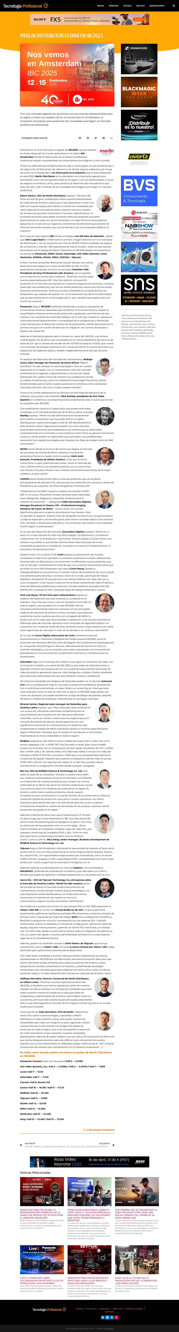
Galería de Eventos (156, 6)
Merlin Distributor (135, 330)
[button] (174, 6)
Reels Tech (140, 6)
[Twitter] (107, 1317)
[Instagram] (116, 1317)
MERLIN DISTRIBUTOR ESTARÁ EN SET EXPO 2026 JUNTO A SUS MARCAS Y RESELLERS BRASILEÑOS (88, 1280)
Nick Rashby (148, 330)
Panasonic (134, 333)
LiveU (135, 327)
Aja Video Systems (137, 315)
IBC (148, 321)
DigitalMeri (109, 1328)
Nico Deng (125, 333)
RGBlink (142, 333)
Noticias (100, 6)
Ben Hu (148, 315)
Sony (152, 336)
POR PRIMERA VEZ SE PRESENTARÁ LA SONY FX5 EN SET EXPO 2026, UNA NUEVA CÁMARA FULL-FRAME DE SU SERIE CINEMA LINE (136, 1214)
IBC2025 (124, 324)
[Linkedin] (112, 1317)
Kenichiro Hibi (126, 327)
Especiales (127, 6)
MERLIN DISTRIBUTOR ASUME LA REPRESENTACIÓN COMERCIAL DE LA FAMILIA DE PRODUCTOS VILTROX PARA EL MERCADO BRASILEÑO (41, 1214)
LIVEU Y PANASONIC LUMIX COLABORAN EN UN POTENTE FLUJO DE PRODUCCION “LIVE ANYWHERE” (41, 1280)
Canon (123, 318)
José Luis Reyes (148, 324)
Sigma (142, 336)
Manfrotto (142, 327)
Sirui (147, 336)
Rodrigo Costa (133, 336)
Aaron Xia (125, 315)
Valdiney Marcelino (128, 339)
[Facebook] (103, 1317)
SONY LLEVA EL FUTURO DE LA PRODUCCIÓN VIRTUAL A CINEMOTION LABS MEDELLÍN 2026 (136, 1280)
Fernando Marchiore (138, 321)
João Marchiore (135, 324)
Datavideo (131, 318)
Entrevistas (113, 6)
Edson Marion (141, 318)
